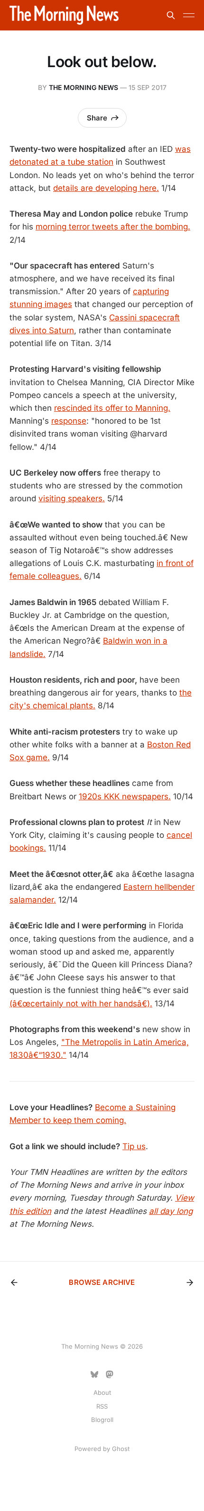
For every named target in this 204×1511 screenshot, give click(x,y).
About (102, 1392)
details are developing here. (106, 188)
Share (97, 117)
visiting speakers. (71, 498)
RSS (102, 1406)
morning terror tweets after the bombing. (113, 226)
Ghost (121, 1448)
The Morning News (83, 87)
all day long (171, 1211)
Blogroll (102, 1419)
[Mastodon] (109, 1374)
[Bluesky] (94, 1374)
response (68, 421)
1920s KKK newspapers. (125, 796)
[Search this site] (171, 15)
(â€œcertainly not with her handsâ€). (80, 1003)
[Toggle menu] (189, 15)
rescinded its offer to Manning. (112, 408)
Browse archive (102, 1282)
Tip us (134, 1146)
